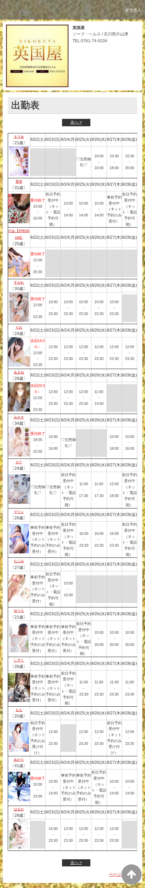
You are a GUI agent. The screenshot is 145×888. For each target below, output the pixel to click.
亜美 (19, 181)
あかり (19, 759)
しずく (19, 660)
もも (19, 710)
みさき (19, 417)
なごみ (19, 561)
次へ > (76, 122)
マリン (19, 512)
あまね (19, 372)
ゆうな (19, 610)
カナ (19, 462)
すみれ (19, 282)
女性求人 (133, 10)
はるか (19, 809)
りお (19, 327)
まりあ (19, 136)
